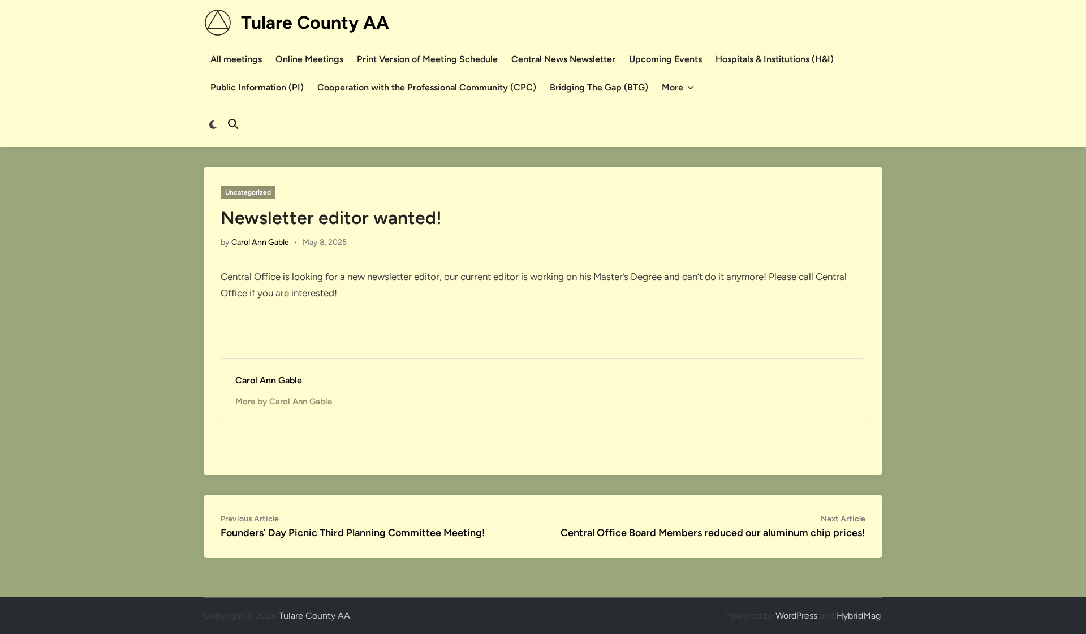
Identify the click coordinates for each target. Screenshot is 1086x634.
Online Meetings (309, 59)
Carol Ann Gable (260, 242)
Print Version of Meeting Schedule (427, 59)
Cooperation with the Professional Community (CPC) (426, 87)
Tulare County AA (315, 22)
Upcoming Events (665, 59)
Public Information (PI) (257, 87)
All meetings (236, 59)
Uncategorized (248, 192)
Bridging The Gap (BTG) (599, 87)
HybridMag (859, 615)
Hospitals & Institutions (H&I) (775, 59)
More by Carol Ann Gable (283, 401)
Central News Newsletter (563, 59)
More (672, 87)
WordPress (796, 615)
